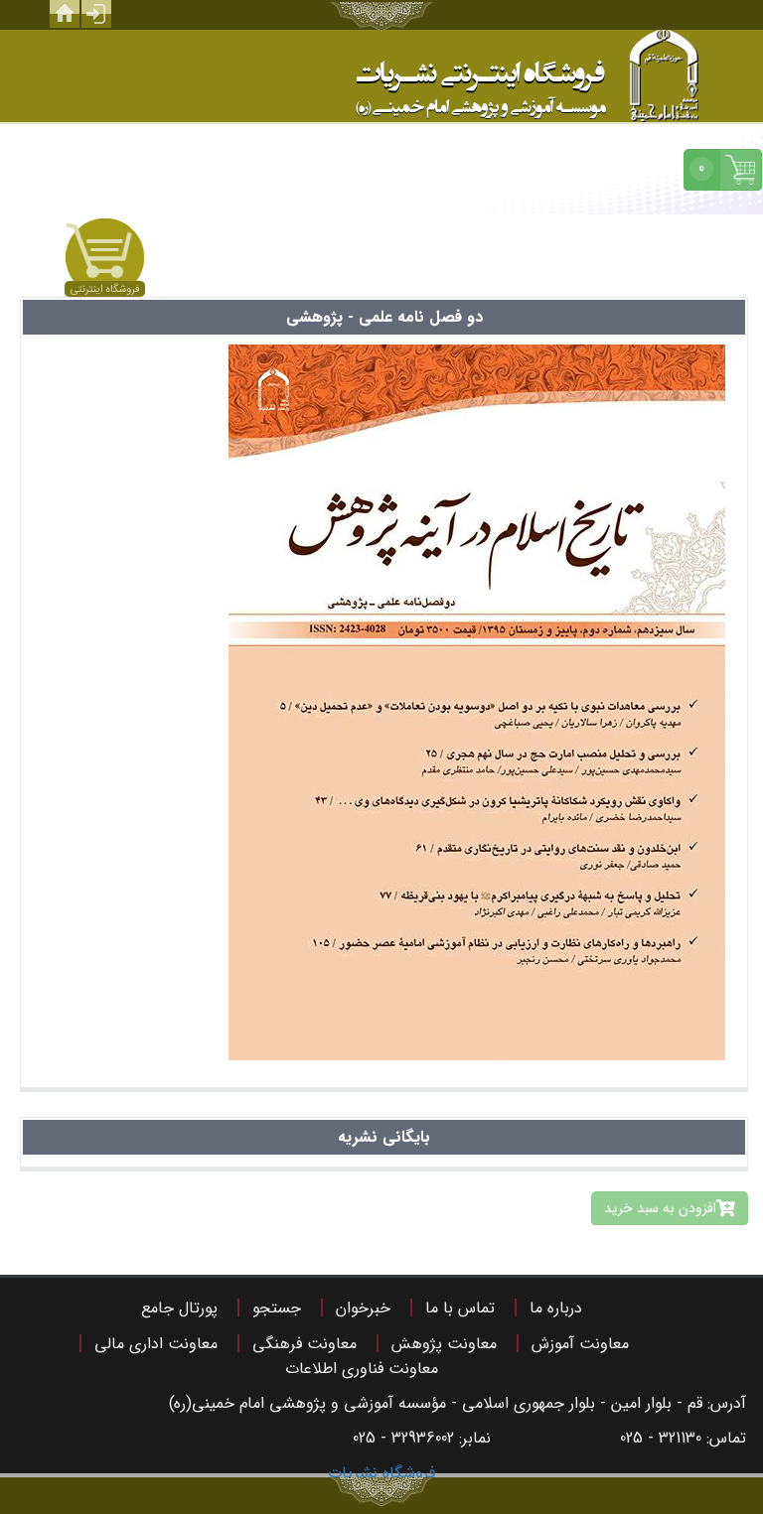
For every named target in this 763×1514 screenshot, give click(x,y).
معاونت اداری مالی (156, 1343)
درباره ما (556, 1308)
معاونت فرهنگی (304, 1343)
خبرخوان (363, 1308)
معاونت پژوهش (444, 1343)
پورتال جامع (179, 1308)
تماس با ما (460, 1308)
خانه (64, 14)
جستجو (276, 1308)
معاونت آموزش (580, 1343)
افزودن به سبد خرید (660, 1208)
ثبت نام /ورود (96, 14)
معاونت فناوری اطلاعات (361, 1368)
